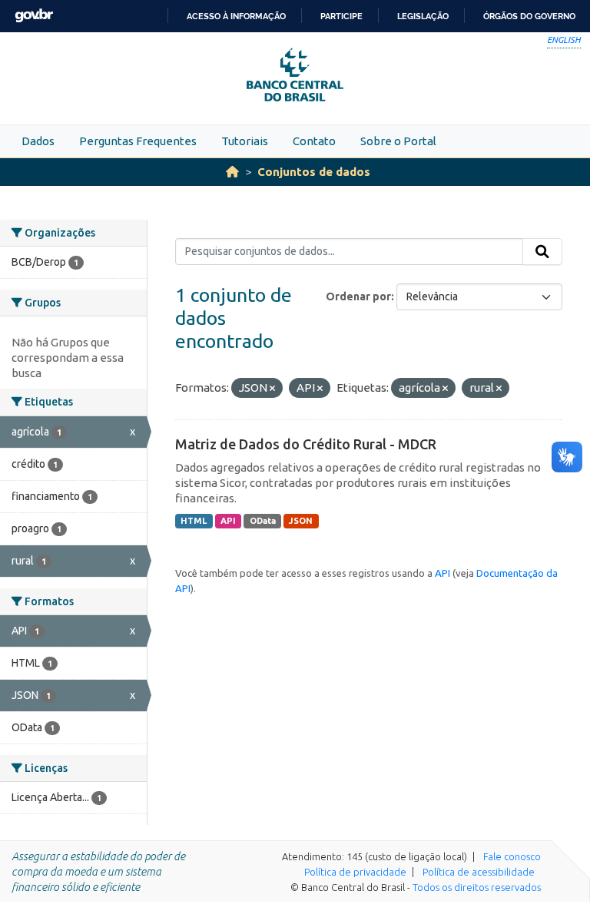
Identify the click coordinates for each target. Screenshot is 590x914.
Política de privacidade (355, 871)
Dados (38, 140)
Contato (314, 140)
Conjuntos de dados (313, 171)
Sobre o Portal (398, 140)
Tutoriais (244, 140)
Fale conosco (512, 856)
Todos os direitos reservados (477, 887)
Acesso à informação (236, 16)
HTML (194, 520)
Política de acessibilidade (479, 871)
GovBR (34, 15)
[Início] (232, 171)
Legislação (423, 16)
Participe (341, 16)
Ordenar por (358, 296)
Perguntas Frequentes (138, 140)
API (228, 520)
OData (263, 520)
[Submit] (542, 252)
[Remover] (272, 388)
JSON (301, 520)
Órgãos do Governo (529, 16)
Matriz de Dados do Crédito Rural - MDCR (305, 444)
